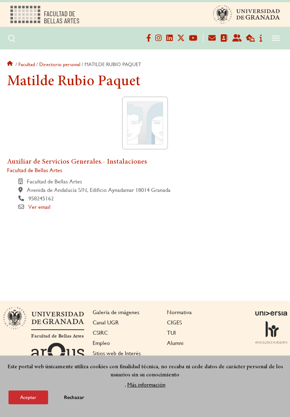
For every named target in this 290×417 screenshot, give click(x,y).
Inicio (10, 64)
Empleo (101, 343)
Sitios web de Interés (117, 353)
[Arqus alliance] (57, 354)
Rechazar (74, 397)
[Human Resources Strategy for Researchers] (271, 332)
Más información (146, 384)
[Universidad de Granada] (246, 14)
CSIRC (100, 332)
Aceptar (28, 397)
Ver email (39, 207)
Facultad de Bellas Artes (34, 170)
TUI (171, 332)
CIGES (174, 322)
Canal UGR (106, 322)
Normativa (179, 312)
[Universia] (271, 313)
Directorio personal (59, 64)
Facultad (26, 64)
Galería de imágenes (116, 312)
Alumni (175, 343)
